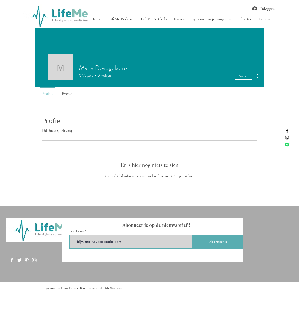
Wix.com (116, 288)
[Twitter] (19, 260)
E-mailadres (77, 231)
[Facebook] (287, 130)
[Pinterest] (27, 260)
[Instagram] (287, 137)
